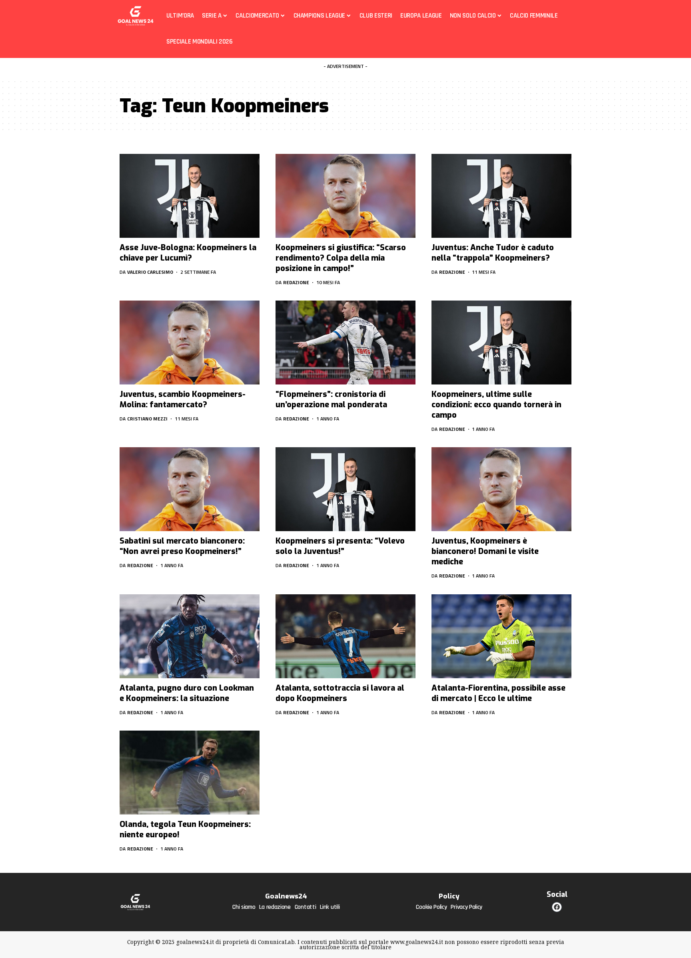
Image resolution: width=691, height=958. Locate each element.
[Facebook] (557, 907)
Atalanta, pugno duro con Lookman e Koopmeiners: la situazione (187, 693)
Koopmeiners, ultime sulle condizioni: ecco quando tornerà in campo (496, 404)
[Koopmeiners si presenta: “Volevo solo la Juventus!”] (345, 489)
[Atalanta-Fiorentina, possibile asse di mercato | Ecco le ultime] (501, 636)
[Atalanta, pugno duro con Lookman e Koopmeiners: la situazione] (190, 636)
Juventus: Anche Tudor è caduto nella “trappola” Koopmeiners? (492, 252)
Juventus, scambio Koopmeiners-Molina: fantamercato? (183, 399)
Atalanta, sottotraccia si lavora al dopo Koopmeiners (340, 693)
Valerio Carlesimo (150, 272)
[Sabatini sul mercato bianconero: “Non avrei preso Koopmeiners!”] (190, 489)
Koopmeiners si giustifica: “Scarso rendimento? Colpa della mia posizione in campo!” (341, 258)
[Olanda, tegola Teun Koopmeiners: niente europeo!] (190, 773)
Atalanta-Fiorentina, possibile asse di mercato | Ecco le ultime (498, 693)
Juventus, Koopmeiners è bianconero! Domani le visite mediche (485, 551)
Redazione (296, 282)
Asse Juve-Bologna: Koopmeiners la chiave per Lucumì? (188, 252)
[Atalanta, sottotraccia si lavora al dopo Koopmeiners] (345, 636)
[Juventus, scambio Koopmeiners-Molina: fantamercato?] (190, 342)
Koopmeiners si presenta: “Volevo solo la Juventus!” (340, 546)
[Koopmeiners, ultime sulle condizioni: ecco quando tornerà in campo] (501, 342)
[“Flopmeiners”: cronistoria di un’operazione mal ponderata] (345, 342)
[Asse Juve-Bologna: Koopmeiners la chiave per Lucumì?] (190, 196)
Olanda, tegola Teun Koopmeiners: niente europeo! (185, 829)
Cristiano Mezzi (147, 418)
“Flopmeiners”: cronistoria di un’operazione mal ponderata (331, 399)
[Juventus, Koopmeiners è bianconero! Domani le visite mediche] (501, 489)
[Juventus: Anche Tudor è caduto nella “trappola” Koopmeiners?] (501, 196)
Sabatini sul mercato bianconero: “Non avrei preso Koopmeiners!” (182, 546)
